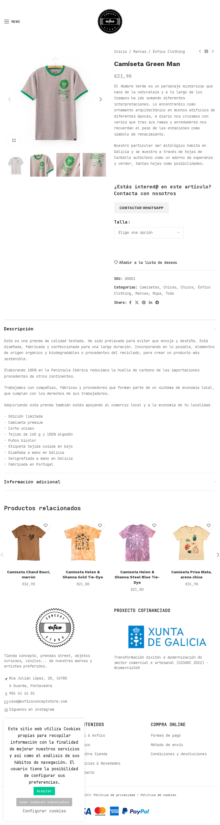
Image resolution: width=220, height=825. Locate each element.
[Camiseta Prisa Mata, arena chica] (191, 542)
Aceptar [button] (44, 791)
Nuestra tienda (92, 753)
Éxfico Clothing (169, 51)
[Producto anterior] (200, 51)
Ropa (157, 293)
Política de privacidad (115, 795)
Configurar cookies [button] (44, 811)
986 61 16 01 (22, 693)
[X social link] (136, 302)
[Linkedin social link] (150, 302)
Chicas (169, 287)
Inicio (120, 51)
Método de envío (167, 744)
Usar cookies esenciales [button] (44, 802)
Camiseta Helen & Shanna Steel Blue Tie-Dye (137, 577)
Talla (120, 222)
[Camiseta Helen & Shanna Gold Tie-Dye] (83, 542)
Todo (170, 293)
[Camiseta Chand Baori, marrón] (28, 542)
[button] (9, 99)
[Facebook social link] (130, 302)
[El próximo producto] (213, 51)
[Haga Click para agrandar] (14, 140)
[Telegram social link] (157, 302)
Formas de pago (166, 735)
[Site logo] (110, 21)
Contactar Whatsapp (141, 208)
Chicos (187, 287)
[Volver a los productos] (206, 51)
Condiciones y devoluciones (179, 753)
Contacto (85, 772)
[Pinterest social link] (143, 302)
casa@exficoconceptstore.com (38, 701)
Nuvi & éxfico (91, 735)
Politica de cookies (158, 795)
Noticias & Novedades (98, 763)
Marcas (139, 51)
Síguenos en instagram (31, 709)
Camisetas (149, 287)
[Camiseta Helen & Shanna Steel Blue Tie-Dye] (137, 542)
